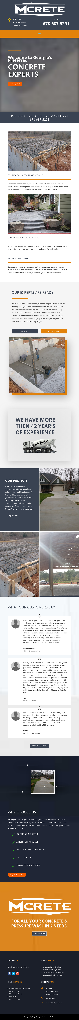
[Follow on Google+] (17, 973)
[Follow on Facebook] (9, 973)
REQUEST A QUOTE (17, 875)
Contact (25, 331)
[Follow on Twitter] (13, 973)
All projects (12, 515)
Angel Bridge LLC (37, 1017)
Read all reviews (39, 746)
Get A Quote (15, 84)
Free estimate (54, 331)
